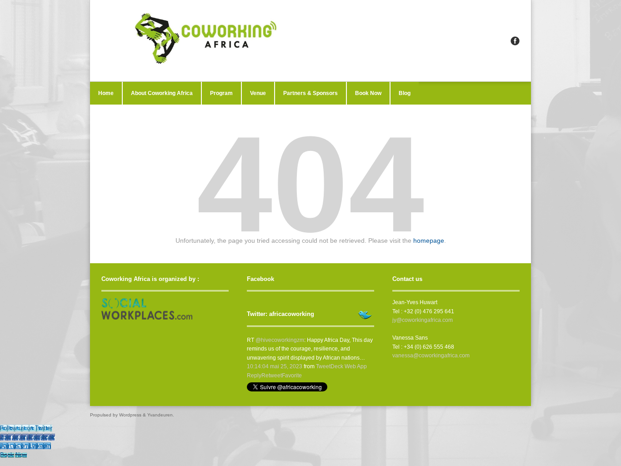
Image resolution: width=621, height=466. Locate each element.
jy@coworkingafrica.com (422, 320)
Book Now (368, 93)
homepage (428, 240)
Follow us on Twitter (26, 428)
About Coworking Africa (162, 93)
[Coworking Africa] (310, 40)
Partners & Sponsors (310, 93)
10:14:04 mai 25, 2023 (274, 366)
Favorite (292, 375)
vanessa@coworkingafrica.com (431, 355)
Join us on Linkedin (25, 445)
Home (106, 93)
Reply (254, 375)
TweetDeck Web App (341, 366)
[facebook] (515, 40)
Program (221, 93)
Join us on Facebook (27, 437)
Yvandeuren (160, 414)
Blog (405, 93)
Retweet (271, 375)
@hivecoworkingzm (279, 340)
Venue (258, 93)
